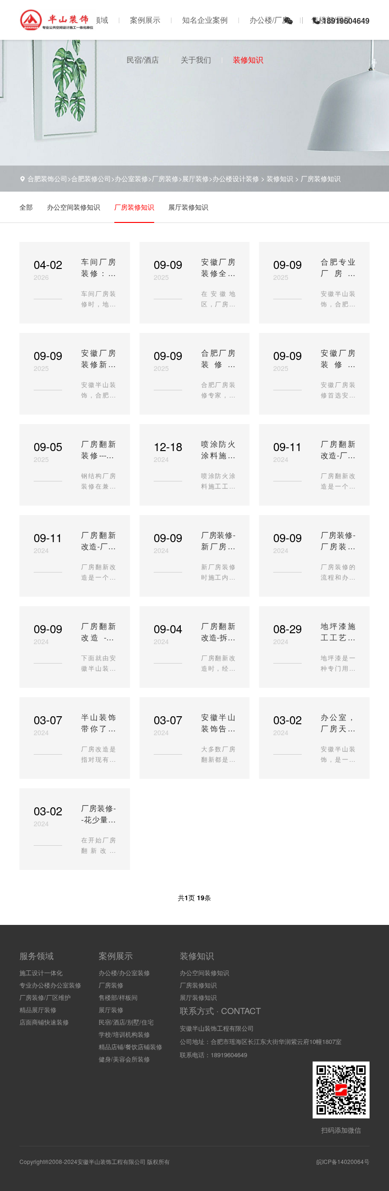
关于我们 (196, 59)
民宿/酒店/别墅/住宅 (126, 1021)
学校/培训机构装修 (124, 1034)
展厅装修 (111, 1009)
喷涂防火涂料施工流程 (218, 449)
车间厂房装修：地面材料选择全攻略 (98, 267)
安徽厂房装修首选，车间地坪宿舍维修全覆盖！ (338, 358)
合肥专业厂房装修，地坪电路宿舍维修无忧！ (338, 267)
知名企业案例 (205, 19)
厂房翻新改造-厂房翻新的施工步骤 (98, 540)
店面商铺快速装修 (44, 1021)
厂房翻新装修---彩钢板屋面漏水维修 (98, 449)
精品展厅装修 (37, 1009)
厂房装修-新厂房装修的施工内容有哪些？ (218, 540)
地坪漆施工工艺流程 (338, 631)
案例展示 (145, 19)
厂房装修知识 (321, 178)
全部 (26, 207)
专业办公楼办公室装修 (50, 984)
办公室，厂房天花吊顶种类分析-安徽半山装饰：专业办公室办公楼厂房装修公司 (338, 722)
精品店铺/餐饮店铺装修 (130, 1046)
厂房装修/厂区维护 (45, 997)
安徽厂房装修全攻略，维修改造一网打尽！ (218, 267)
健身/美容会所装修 (124, 1058)
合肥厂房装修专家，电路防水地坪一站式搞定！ (218, 358)
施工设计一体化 (41, 972)
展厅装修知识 (188, 207)
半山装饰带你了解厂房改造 (98, 722)
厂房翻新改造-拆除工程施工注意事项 (218, 631)
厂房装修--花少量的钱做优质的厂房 (98, 814)
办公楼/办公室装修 (124, 972)
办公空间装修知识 (73, 207)
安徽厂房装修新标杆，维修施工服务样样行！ (98, 358)
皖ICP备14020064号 (343, 1161)
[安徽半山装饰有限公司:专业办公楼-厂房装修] (57, 26)
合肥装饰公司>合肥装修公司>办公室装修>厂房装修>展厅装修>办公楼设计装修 (143, 178)
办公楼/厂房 (269, 19)
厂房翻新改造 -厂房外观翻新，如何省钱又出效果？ (98, 631)
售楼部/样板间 (118, 997)
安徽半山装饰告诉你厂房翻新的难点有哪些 (218, 722)
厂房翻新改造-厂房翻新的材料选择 (338, 449)
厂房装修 (111, 984)
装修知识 (248, 59)
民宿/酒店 (143, 59)
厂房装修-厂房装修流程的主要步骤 (338, 540)
